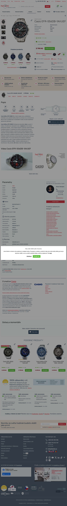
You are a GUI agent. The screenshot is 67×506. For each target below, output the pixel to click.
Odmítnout (29, 256)
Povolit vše (36, 256)
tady (51, 253)
